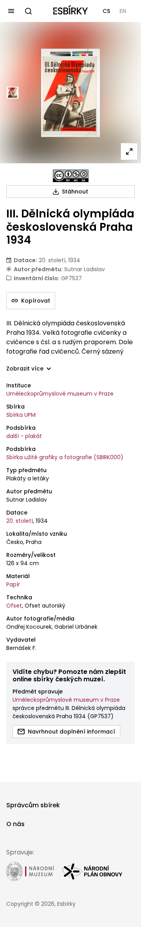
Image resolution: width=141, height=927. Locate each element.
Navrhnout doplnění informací (71, 731)
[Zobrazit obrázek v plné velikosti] (129, 151)
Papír (13, 584)
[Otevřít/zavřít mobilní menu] (11, 11)
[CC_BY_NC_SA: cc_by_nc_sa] (71, 176)
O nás (15, 823)
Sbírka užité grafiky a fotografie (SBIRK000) (64, 457)
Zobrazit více (24, 368)
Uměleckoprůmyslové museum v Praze (60, 394)
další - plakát (24, 436)
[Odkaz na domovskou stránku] (70, 11)
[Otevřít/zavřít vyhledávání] (28, 11)
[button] (106, 11)
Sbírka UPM (21, 415)
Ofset (14, 605)
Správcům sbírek (33, 805)
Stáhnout (75, 191)
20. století (19, 521)
